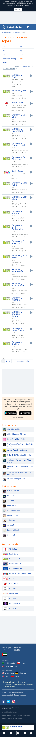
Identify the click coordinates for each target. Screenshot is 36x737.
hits (21, 46)
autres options (18, 417)
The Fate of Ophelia (19, 455)
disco (5, 63)
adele (21, 80)
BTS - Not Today (17, 95)
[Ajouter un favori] (4, 733)
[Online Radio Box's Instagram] (13, 701)
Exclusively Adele (15, 559)
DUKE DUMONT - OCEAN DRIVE (22, 107)
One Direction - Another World (21, 164)
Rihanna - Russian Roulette (20, 305)
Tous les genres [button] (9, 68)
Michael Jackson (13, 490)
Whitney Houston (13, 510)
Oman (22, 663)
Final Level (11, 709)
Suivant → (29, 361)
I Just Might (16, 439)
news (16, 174)
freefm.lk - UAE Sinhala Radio (20, 574)
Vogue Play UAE (15, 564)
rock (13, 105)
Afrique (4, 692)
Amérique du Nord (18, 692)
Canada (17, 676)
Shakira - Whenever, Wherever (21, 349)
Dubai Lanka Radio (16, 569)
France (7, 676)
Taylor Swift (11, 535)
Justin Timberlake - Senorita (21, 234)
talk (21, 174)
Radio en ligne (6, 649)
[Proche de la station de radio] (25, 733)
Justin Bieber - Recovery (19, 291)
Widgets (4, 718)
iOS (13, 686)
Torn (16, 478)
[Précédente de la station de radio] (11, 733)
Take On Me (13, 429)
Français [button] (17, 650)
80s (4, 50)
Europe (16, 695)
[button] (18, 733)
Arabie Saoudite (10, 663)
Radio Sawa (13, 554)
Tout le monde (24, 66)
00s (4, 46)
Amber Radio (14, 593)
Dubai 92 (12, 588)
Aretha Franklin (12, 515)
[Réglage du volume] (32, 733)
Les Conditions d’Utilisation (9, 712)
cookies (20, 2)
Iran (15, 666)
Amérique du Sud (7, 695)
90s (4, 55)
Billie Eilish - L (17, 262)
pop (21, 50)
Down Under (17, 450)
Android (7, 686)
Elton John (10, 500)
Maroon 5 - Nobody (18, 218)
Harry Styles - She (18, 335)
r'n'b (21, 55)
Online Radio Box (14, 27)
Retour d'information (24, 715)
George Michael (13, 530)
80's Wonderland (15, 603)
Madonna (10, 495)
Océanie (23, 695)
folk (24, 174)
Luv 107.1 (12, 579)
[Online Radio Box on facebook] (3, 701)
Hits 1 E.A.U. (13, 583)
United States (9, 673)
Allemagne (22, 673)
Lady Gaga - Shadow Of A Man (21, 204)
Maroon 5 (10, 525)
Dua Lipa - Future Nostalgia (20, 122)
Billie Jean (17, 434)
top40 (21, 59)
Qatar (7, 666)
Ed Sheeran (11, 520)
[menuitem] (3, 361)
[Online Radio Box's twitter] (8, 701)
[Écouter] (31, 75)
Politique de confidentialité (9, 715)
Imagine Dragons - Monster (21, 321)
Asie (9, 692)
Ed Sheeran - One (18, 248)
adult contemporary (9, 59)
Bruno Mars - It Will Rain (20, 276)
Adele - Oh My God (18, 82)
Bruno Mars (11, 505)
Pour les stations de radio (15, 718)
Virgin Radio (13, 549)
